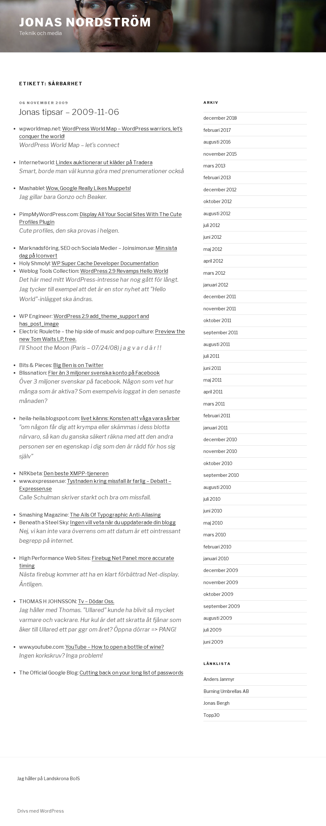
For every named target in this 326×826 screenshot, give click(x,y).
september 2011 (220, 332)
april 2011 (213, 391)
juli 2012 (211, 225)
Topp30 (211, 715)
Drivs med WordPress (40, 811)
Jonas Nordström (85, 22)
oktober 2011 (217, 320)
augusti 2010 (217, 487)
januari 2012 (215, 284)
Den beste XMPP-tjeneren (76, 473)
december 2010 (220, 439)
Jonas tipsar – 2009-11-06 (68, 112)
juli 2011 (211, 356)
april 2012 (213, 261)
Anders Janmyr (218, 679)
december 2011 (219, 296)
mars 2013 (214, 165)
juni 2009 (213, 642)
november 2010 (220, 451)
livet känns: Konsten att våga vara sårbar (130, 418)
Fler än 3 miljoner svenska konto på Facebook (104, 373)
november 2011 (219, 308)
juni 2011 (212, 368)
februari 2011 (216, 415)
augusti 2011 (216, 344)
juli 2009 (212, 629)
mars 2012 (214, 273)
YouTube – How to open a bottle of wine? (114, 647)
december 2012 (220, 189)
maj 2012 (212, 249)
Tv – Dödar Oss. (96, 601)
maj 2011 (212, 380)
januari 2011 (215, 427)
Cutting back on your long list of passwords (131, 673)
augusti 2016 (217, 142)
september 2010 (221, 475)
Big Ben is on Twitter (78, 365)
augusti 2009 (217, 618)
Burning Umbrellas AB (226, 691)
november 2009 (220, 582)
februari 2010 (217, 546)
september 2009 (221, 606)
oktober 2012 (217, 201)
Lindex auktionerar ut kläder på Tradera (104, 162)
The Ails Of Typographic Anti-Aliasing (115, 515)
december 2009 (220, 570)
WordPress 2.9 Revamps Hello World (124, 271)
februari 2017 (217, 130)
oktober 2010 (217, 463)
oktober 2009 (218, 594)
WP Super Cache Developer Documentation (105, 263)
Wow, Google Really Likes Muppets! (88, 188)
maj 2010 (213, 523)
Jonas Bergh (216, 703)
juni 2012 (212, 237)
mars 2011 (214, 403)
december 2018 (220, 118)
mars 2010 (214, 534)
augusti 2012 (216, 213)
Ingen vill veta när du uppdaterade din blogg (123, 522)
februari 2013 (217, 177)
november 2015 (220, 154)
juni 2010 (212, 510)
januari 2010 (216, 558)
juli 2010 (212, 499)
